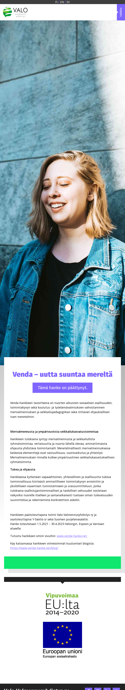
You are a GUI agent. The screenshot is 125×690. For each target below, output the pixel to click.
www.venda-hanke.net (72, 536)
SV (68, 2)
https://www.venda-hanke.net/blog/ (34, 548)
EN (62, 2)
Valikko (120, 12)
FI (56, 2)
